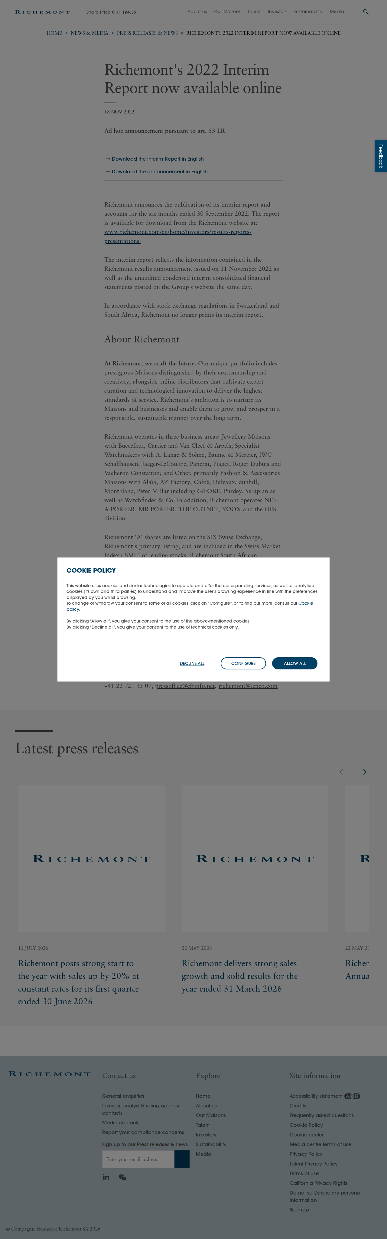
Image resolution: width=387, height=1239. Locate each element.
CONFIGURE (243, 663)
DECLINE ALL (192, 663)
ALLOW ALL (295, 663)
